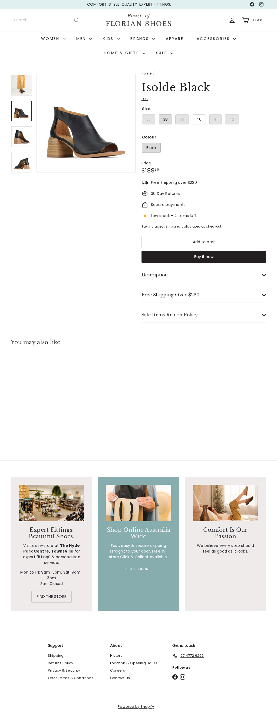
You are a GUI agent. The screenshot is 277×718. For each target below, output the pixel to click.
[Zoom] (86, 123)
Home (146, 73)
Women (51, 38)
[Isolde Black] (30, 390)
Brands (140, 38)
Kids (109, 38)
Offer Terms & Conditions (70, 677)
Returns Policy (60, 663)
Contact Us (120, 677)
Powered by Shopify (136, 706)
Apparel (176, 38)
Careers (117, 670)
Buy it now (203, 256)
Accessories (214, 38)
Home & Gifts (122, 53)
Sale (162, 53)
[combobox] (47, 20)
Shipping (173, 226)
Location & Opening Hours (133, 663)
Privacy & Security (64, 670)
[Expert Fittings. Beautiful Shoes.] (51, 503)
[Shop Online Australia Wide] (138, 503)
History (116, 655)
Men (82, 38)
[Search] (76, 20)
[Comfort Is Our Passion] (225, 503)
